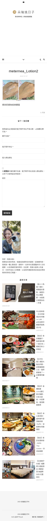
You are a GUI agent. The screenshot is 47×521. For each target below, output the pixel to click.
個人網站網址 (7, 157)
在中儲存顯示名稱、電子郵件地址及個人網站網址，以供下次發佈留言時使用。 (23, 172)
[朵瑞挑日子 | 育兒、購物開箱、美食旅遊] (23, 12)
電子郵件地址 (7, 147)
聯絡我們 (40, 517)
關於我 (34, 517)
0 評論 (42, 112)
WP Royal (20, 517)
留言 (3, 178)
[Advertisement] (23, 39)
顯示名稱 (6, 136)
